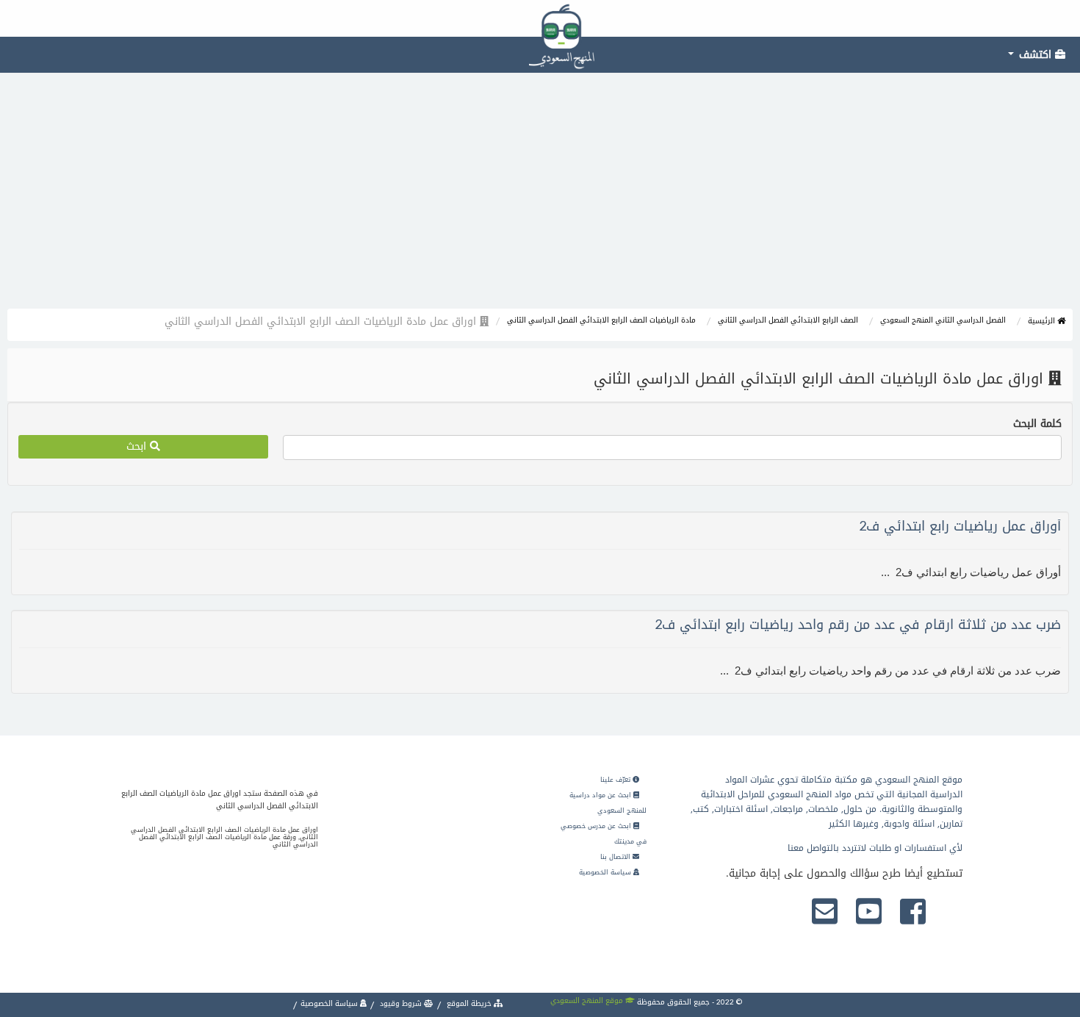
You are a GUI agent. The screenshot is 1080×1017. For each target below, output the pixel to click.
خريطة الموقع (469, 1003)
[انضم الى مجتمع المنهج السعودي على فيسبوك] (913, 913)
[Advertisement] (540, 198)
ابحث (138, 446)
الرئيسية (1042, 321)
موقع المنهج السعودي (587, 1000)
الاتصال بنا (616, 856)
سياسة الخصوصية (606, 872)
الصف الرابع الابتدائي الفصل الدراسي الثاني (788, 320)
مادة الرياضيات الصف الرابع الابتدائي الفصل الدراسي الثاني (601, 320)
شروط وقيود (401, 1003)
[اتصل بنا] (825, 913)
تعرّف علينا (616, 779)
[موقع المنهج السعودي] (540, 18)
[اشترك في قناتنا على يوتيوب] (869, 913)
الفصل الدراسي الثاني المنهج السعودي (943, 320)
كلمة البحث (1037, 424)
